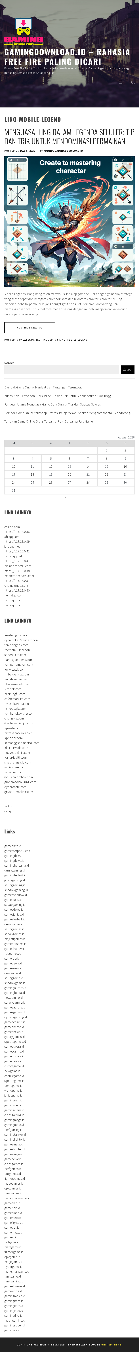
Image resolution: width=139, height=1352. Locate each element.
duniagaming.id (14, 870)
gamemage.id (13, 1232)
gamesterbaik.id (15, 919)
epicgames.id (13, 1188)
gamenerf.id (12, 1208)
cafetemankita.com (17, 699)
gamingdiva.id (13, 1315)
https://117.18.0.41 (17, 561)
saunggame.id (13, 978)
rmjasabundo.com (16, 704)
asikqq (8, 806)
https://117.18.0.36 (17, 532)
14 (88, 466)
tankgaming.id (13, 1281)
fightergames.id (14, 1178)
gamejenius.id (13, 968)
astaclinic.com (13, 772)
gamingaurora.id (15, 988)
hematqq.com (13, 595)
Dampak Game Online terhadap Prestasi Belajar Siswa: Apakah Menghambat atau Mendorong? (67, 413)
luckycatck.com (14, 669)
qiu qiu (8, 811)
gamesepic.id (13, 1159)
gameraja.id (12, 958)
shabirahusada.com (17, 762)
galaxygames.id (14, 1037)
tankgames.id (13, 1193)
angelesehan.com (16, 679)
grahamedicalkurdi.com (20, 782)
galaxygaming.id (15, 1002)
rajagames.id (12, 953)
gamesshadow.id (15, 895)
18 (32, 474)
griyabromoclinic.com (18, 792)
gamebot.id (12, 1227)
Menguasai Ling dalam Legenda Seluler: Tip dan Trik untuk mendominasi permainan (69, 136)
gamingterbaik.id (15, 875)
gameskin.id (12, 1203)
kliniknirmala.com (16, 748)
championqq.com (16, 585)
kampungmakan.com (18, 664)
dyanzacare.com (15, 787)
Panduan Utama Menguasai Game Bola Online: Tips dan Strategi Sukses (52, 404)
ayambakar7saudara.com (21, 640)
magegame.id (13, 1262)
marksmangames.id (17, 1198)
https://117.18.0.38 (17, 571)
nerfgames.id (13, 1169)
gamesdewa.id (14, 909)
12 (50, 466)
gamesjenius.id (14, 914)
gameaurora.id (14, 1046)
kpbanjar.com (13, 738)
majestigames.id (15, 939)
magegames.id (14, 1183)
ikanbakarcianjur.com (18, 723)
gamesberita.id (14, 1027)
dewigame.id (12, 973)
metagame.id (13, 1247)
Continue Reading (30, 327)
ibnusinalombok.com (18, 777)
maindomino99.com (17, 566)
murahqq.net (13, 556)
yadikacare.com (14, 767)
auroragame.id (14, 1066)
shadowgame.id (15, 983)
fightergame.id (14, 1252)
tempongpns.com (16, 645)
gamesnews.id (13, 1032)
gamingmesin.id (14, 1296)
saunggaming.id (15, 885)
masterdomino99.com (19, 576)
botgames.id (12, 1174)
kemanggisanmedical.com (21, 743)
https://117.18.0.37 (17, 581)
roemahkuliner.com (17, 650)
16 (125, 466)
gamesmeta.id (13, 1144)
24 (13, 482)
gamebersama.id (15, 944)
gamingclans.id (14, 1110)
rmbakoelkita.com (16, 674)
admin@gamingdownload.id (63, 150)
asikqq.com (12, 527)
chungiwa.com (14, 718)
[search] (133, 82)
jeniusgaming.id (14, 880)
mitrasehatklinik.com (18, 733)
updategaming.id (15, 1017)
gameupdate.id (14, 1056)
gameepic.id (12, 1237)
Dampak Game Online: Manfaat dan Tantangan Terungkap (43, 387)
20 (69, 474)
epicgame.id (12, 1257)
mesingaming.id (14, 1320)
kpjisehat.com (13, 728)
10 (13, 466)
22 (106, 474)
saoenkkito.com (15, 655)
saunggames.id (14, 929)
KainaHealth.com (16, 757)
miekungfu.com (14, 694)
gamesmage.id (14, 1154)
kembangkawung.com (19, 713)
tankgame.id (12, 1276)
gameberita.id (13, 1061)
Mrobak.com (12, 689)
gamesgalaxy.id (14, 1012)
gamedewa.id (13, 963)
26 (50, 482)
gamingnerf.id (13, 1100)
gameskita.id (12, 846)
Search (9, 363)
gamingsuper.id (14, 1325)
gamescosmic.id (15, 1022)
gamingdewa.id (14, 860)
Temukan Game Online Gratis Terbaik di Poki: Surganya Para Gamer (49, 421)
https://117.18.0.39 (17, 541)
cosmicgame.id (14, 1076)
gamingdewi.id (13, 856)
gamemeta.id (13, 1218)
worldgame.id (13, 1090)
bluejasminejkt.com (17, 684)
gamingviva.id (13, 1330)
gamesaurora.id (14, 1007)
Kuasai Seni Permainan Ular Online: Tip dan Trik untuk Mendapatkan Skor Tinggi (57, 396)
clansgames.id (14, 1164)
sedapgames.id (14, 934)
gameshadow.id (15, 949)
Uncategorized (30, 339)
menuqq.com (13, 605)
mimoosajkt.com (15, 708)
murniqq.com (13, 600)
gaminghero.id (14, 1301)
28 (88, 482)
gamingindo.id (13, 1311)
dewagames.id (14, 924)
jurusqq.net (12, 546)
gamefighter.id (13, 1222)
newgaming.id (13, 997)
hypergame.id (13, 1266)
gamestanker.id (14, 1286)
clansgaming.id (14, 1115)
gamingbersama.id (16, 865)
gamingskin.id (13, 1105)
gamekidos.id (13, 1291)
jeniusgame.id (13, 1095)
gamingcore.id (13, 1306)
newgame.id (12, 1071)
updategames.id (15, 1041)
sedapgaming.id (15, 904)
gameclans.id (13, 1213)
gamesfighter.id (14, 1149)
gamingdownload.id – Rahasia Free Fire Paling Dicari (67, 56)
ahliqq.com (11, 536)
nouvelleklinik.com (17, 752)
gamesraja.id (12, 900)
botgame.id (12, 1242)
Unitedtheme (111, 1344)
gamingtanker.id (15, 1134)
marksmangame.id (16, 1271)
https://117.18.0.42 (17, 551)
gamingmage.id (14, 1120)
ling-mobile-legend (73, 339)
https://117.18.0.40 (17, 590)
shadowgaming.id (16, 890)
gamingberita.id (14, 993)
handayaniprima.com (18, 660)
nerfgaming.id (13, 1130)
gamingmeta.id (14, 1125)
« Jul (68, 497)
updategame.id (14, 1081)
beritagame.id (13, 1085)
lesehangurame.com (18, 635)
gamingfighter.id (15, 1139)
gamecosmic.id (14, 1051)
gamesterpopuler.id (17, 851)
